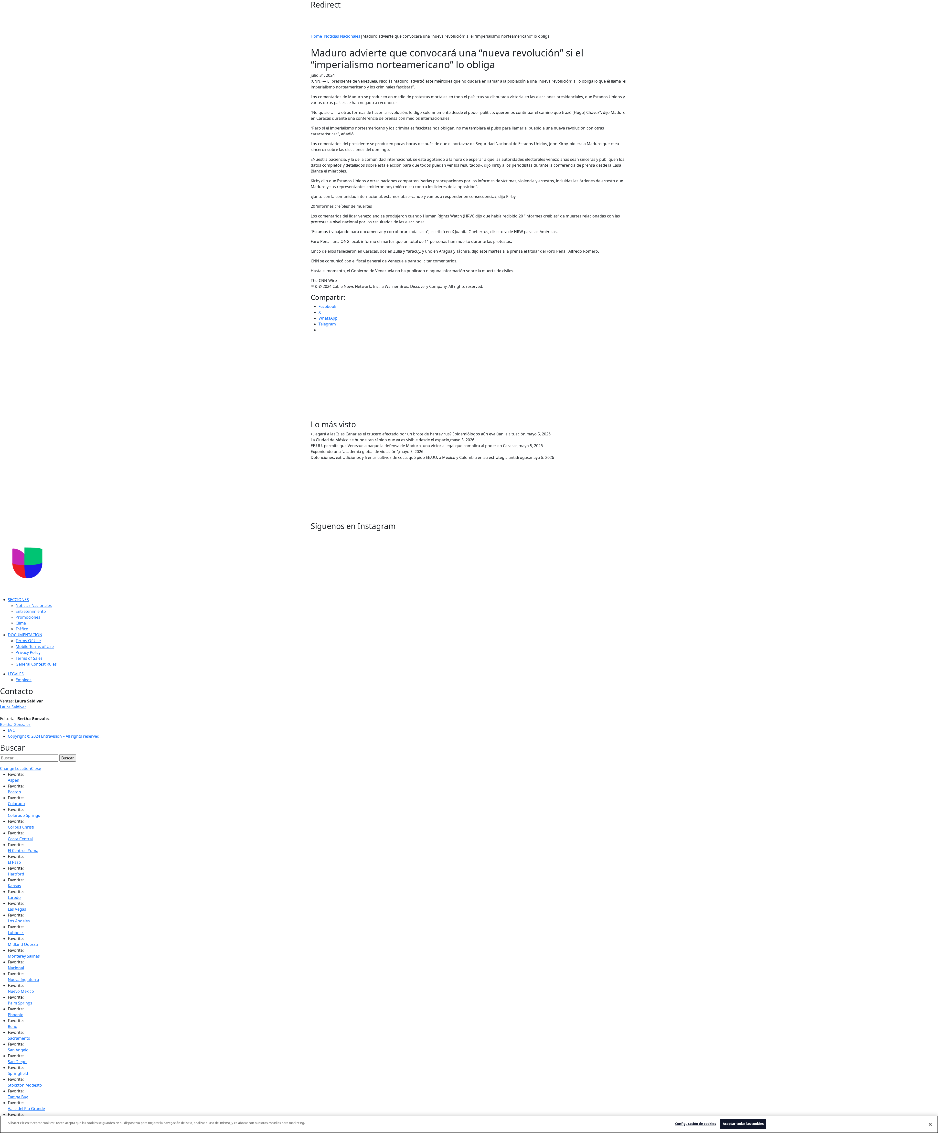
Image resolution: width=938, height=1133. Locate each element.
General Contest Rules (36, 664)
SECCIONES (18, 599)
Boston (14, 792)
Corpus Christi (21, 827)
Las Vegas (17, 909)
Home (316, 36)
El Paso (14, 862)
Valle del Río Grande (26, 1108)
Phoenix (15, 1014)
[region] (469, 1124)
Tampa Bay (18, 1097)
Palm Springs (20, 1003)
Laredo (14, 897)
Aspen (13, 780)
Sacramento (19, 1038)
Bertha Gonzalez (15, 724)
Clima (21, 623)
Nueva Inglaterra (23, 979)
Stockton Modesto (25, 1085)
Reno (12, 1026)
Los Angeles (19, 921)
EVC (11, 730)
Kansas (14, 885)
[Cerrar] (930, 1124)
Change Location (15, 768)
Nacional (16, 968)
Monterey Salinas (24, 956)
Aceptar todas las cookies (743, 1124)
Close (36, 768)
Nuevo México (21, 991)
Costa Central (20, 839)
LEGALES (16, 674)
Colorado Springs (24, 815)
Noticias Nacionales (342, 36)
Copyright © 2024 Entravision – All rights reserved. (54, 736)
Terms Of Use (28, 640)
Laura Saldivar (13, 707)
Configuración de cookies (695, 1124)
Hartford (16, 874)
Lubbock (16, 932)
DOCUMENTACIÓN (25, 634)
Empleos (24, 679)
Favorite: (16, 774)
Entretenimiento (31, 611)
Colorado (16, 803)
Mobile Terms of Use (35, 646)
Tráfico (22, 629)
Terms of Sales (29, 658)
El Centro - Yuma (23, 850)
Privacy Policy (28, 652)
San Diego (17, 1061)
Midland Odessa (23, 944)
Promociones (28, 617)
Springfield (18, 1073)
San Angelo (18, 1050)
